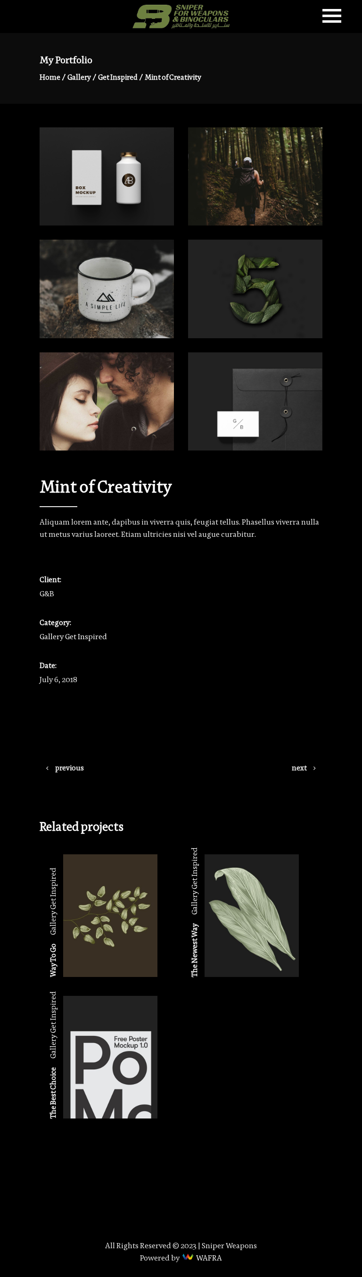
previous (69, 767)
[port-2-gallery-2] (255, 401)
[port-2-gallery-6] (107, 289)
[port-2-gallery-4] (255, 176)
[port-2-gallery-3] (255, 289)
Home (50, 77)
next (299, 767)
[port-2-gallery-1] (107, 176)
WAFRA (209, 1258)
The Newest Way (194, 950)
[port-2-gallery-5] (107, 401)
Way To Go (53, 960)
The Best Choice (53, 1092)
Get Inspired (118, 77)
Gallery (79, 77)
